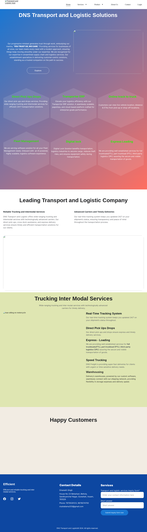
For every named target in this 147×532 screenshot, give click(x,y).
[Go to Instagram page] (12, 498)
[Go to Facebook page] (4, 498)
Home (68, 5)
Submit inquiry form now (114, 513)
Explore (38, 70)
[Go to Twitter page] (19, 498)
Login (140, 5)
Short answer (106, 501)
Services (81, 5)
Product (97, 5)
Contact (128, 5)
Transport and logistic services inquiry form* (120, 490)
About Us (114, 5)
